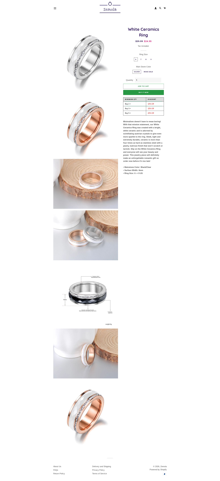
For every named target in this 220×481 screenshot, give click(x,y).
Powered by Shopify (158, 469)
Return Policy (59, 474)
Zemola (163, 466)
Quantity (129, 80)
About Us (57, 466)
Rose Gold (148, 72)
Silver (137, 72)
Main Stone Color (143, 67)
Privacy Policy (98, 470)
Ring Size (143, 54)
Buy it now (143, 92)
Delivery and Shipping (101, 466)
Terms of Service (99, 474)
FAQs (55, 470)
